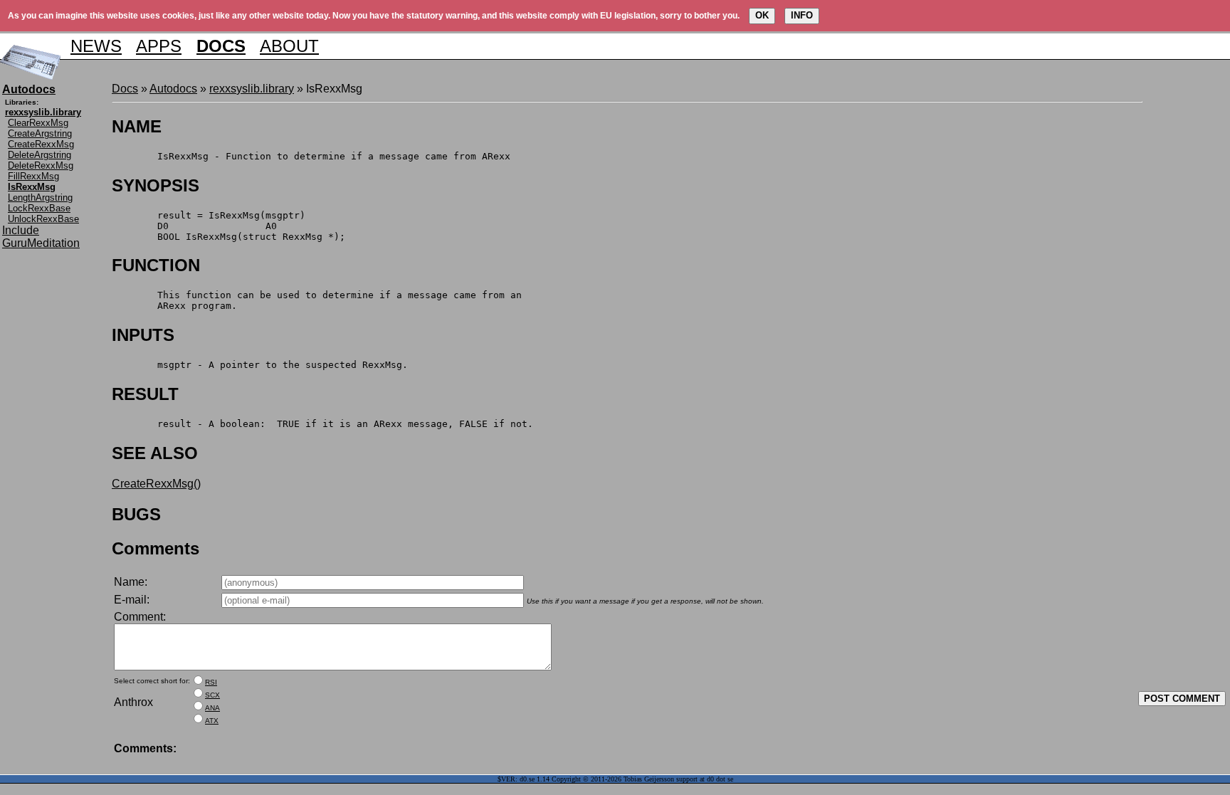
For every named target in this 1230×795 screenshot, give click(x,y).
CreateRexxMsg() (156, 484)
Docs (125, 89)
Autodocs (173, 89)
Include (20, 230)
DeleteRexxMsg (40, 165)
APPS (159, 46)
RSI (211, 682)
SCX (212, 695)
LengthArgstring (40, 197)
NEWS (96, 46)
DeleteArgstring (39, 154)
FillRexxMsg (33, 176)
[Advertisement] (1185, 296)
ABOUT (289, 46)
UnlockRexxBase (43, 219)
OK (762, 15)
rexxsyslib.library (251, 89)
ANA (212, 708)
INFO (802, 15)
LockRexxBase (39, 208)
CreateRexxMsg (41, 144)
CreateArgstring (40, 133)
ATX (212, 721)
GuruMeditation (41, 243)
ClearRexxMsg (38, 122)
